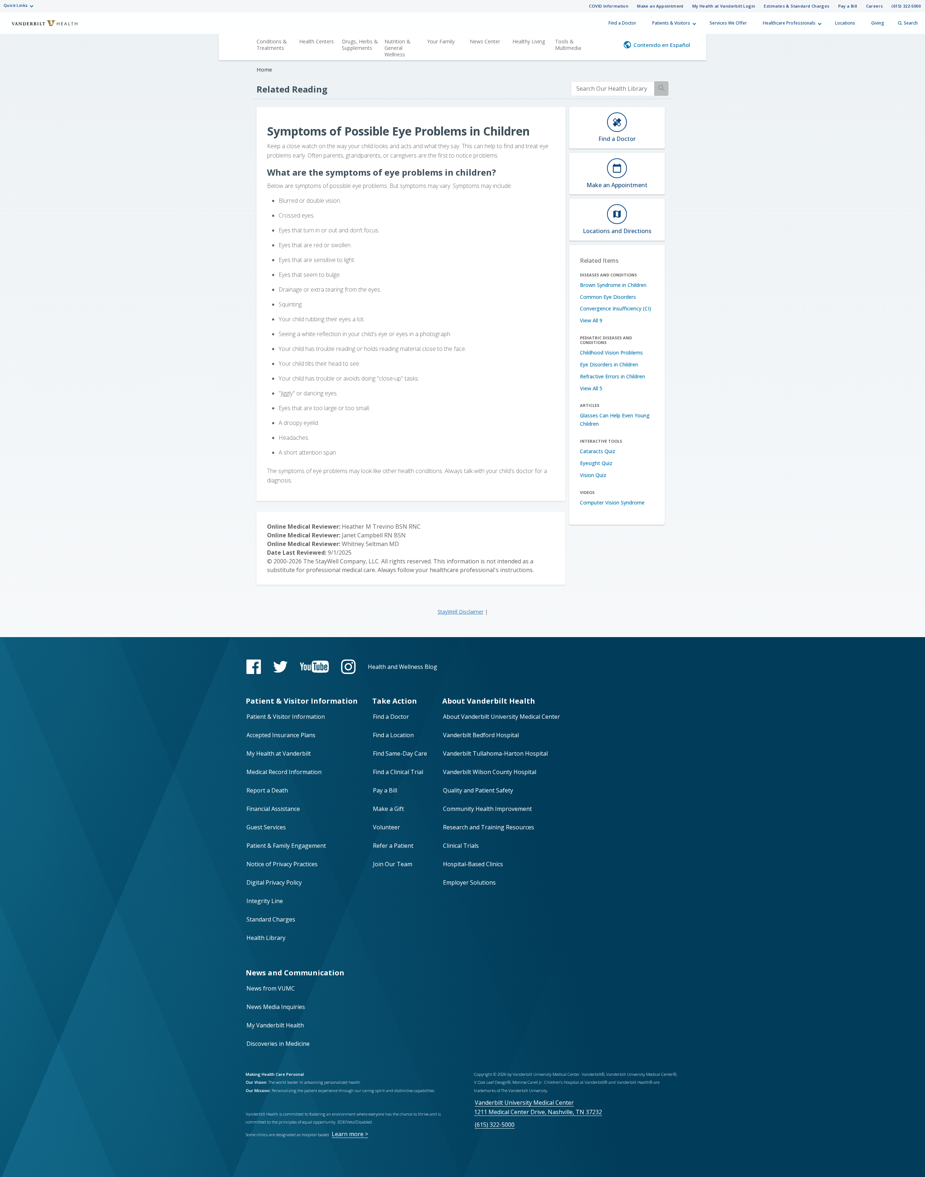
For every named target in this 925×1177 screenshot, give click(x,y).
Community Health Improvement (487, 809)
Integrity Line (264, 901)
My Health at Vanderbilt (278, 753)
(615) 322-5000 (906, 6)
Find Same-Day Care (400, 753)
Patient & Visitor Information (285, 717)
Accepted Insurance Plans (280, 735)
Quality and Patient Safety (478, 790)
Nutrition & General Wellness (397, 48)
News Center (485, 41)
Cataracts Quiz (597, 451)
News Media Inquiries (275, 1007)
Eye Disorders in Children (609, 364)
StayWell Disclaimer (460, 611)
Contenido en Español (661, 44)
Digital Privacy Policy (274, 882)
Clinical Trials (461, 846)
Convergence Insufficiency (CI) (615, 308)
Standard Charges (270, 919)
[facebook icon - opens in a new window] (254, 667)
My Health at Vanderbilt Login (724, 6)
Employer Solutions (469, 882)
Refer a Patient (393, 846)
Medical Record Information (284, 772)
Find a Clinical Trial (398, 772)
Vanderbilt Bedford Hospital (481, 735)
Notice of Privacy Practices (282, 864)
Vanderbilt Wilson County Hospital (489, 772)
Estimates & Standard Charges (796, 6)
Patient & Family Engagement (286, 846)
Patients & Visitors (671, 23)
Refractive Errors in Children (612, 376)
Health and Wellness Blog (402, 667)
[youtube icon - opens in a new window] (314, 666)
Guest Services (266, 827)
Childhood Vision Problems (611, 352)
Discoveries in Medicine (278, 1044)
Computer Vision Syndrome (612, 502)
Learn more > (350, 1134)
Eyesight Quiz (596, 463)
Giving (877, 23)
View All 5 (591, 388)
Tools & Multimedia (568, 44)
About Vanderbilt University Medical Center (501, 717)
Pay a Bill (847, 6)
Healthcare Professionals (789, 23)
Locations (845, 23)
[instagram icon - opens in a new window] (348, 667)
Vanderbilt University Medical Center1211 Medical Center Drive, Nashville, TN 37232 (538, 1107)
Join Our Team (392, 864)
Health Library (265, 938)
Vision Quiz (593, 475)
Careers (874, 6)
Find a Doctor (622, 23)
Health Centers (316, 41)
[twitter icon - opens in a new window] (280, 667)
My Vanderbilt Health (275, 1025)
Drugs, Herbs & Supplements (360, 44)
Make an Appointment (660, 6)
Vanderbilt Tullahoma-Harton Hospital (495, 753)
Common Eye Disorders (608, 296)
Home (264, 69)
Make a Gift (388, 809)
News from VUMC (270, 988)
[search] (613, 88)
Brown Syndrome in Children (613, 285)
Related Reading (292, 89)
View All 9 (591, 320)
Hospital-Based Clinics (473, 864)
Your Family (441, 41)
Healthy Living (528, 41)
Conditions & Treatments (272, 44)
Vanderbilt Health (40, 26)
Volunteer (386, 827)
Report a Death (267, 790)
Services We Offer (728, 23)
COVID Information (608, 6)
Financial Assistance (273, 809)
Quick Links (15, 5)
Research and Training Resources (488, 827)
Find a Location (393, 735)
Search (911, 23)
